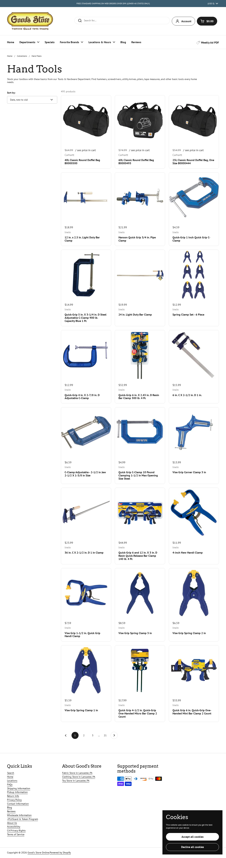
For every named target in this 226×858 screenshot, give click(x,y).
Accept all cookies (193, 836)
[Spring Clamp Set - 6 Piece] (194, 275)
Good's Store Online (38, 852)
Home (9, 56)
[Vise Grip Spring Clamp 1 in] (86, 670)
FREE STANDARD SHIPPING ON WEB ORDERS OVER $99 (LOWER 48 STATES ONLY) (113, 3)
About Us (12, 823)
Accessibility (13, 826)
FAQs (10, 784)
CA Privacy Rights (16, 830)
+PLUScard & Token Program (22, 819)
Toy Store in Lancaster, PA (75, 780)
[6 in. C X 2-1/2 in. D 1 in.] (194, 355)
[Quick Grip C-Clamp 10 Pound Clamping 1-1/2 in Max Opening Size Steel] (140, 432)
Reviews (11, 811)
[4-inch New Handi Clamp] (194, 513)
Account (186, 21)
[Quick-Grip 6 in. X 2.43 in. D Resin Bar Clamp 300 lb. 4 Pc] (140, 355)
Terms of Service (15, 834)
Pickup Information (17, 792)
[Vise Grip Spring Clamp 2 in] (194, 593)
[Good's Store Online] (30, 21)
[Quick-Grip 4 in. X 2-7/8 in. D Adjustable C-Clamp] (86, 355)
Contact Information (18, 803)
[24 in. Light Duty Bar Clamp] (140, 275)
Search (10, 772)
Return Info (13, 796)
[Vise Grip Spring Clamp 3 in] (140, 593)
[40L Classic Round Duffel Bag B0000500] (86, 120)
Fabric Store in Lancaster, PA (77, 772)
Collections (22, 56)
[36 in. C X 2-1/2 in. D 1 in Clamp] (86, 513)
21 (106, 735)
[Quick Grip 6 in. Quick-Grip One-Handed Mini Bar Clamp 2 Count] (194, 670)
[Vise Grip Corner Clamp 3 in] (194, 432)
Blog (9, 807)
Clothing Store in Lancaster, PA (78, 776)
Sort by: (11, 92)
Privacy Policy (14, 799)
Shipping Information (18, 788)
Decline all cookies (192, 847)
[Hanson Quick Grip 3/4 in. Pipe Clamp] (140, 197)
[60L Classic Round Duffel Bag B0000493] (140, 120)
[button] (207, 21)
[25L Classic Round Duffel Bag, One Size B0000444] (194, 120)
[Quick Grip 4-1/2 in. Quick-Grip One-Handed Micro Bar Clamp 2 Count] (140, 670)
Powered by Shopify (60, 852)
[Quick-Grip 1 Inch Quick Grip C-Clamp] (194, 197)
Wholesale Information (19, 815)
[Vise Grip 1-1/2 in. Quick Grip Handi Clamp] (86, 593)
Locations (12, 780)
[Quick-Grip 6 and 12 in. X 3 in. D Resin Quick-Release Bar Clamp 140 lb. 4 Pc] (140, 513)
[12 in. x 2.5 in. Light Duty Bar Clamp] (86, 197)
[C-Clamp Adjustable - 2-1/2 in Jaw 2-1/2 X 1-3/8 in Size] (86, 432)
